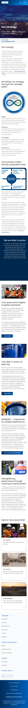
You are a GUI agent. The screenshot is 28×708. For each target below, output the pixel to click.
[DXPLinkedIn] (3, 676)
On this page (4, 39)
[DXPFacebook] (11, 676)
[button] (20, 2)
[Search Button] (20, 2)
